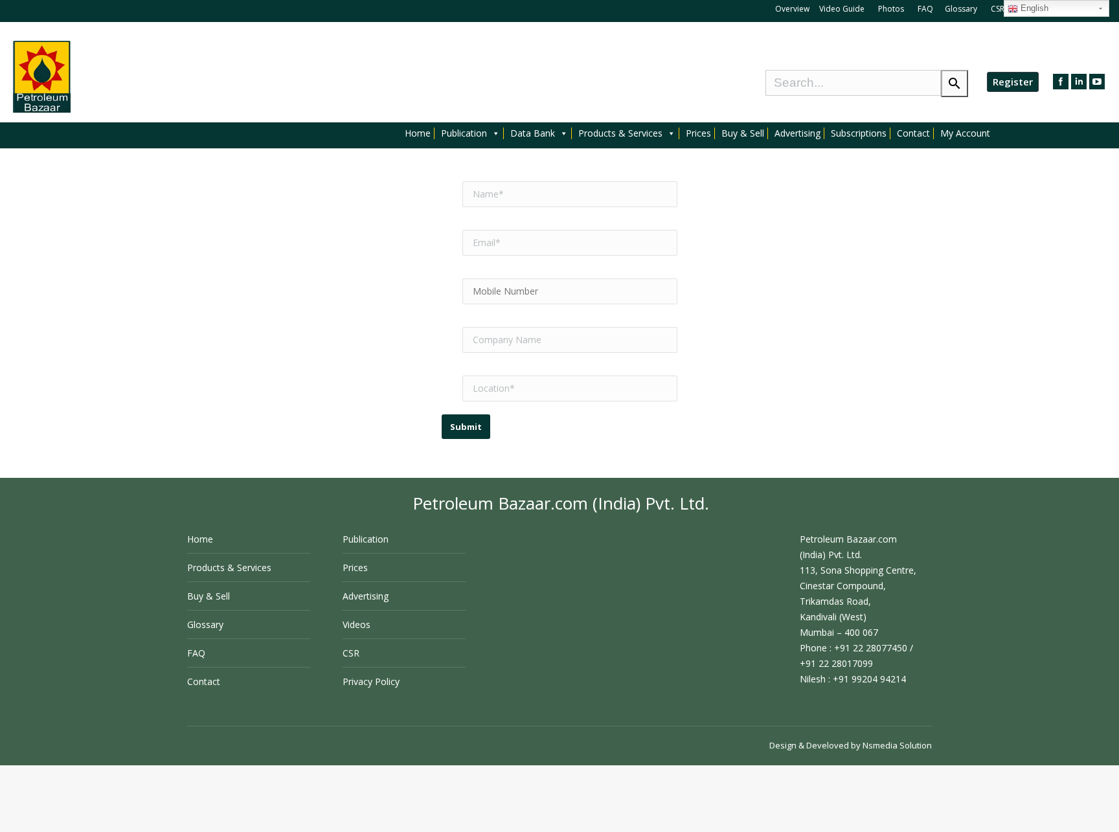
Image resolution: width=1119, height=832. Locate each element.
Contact (913, 133)
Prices (698, 133)
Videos (356, 624)
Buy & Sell (742, 133)
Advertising (797, 133)
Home (418, 133)
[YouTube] (1097, 81)
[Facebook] (1060, 81)
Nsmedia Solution (897, 745)
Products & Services (620, 133)
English (1033, 8)
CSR (998, 8)
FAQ (925, 8)
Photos (892, 8)
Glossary (961, 8)
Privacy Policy (371, 681)
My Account (965, 133)
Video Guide (842, 8)
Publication (464, 133)
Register (1013, 81)
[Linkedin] (1079, 81)
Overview (792, 8)
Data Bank (532, 133)
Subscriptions (859, 133)
